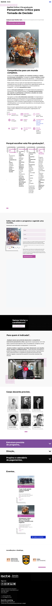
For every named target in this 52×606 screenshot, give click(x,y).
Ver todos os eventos (37, 537)
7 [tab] (43, 567)
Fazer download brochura (15, 23)
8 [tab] (44, 567)
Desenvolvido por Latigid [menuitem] (19, 603)
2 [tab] (26, 431)
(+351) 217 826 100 (6, 595)
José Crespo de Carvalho (39, 124)
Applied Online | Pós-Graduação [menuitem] (18, 19)
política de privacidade (40, 250)
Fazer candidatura (18, 326)
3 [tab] (40, 567)
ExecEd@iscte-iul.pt (7, 597)
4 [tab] (41, 567)
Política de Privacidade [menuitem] (7, 603)
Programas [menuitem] (10, 19)
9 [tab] (45, 567)
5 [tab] (42, 567)
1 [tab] (25, 431)
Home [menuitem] (7, 19)
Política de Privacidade (41, 243)
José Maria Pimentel (38, 121)
